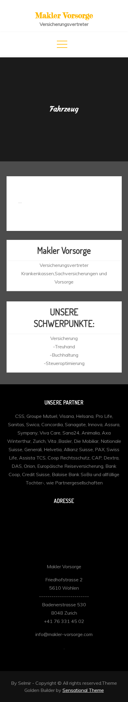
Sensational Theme (83, 690)
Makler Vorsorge (64, 15)
